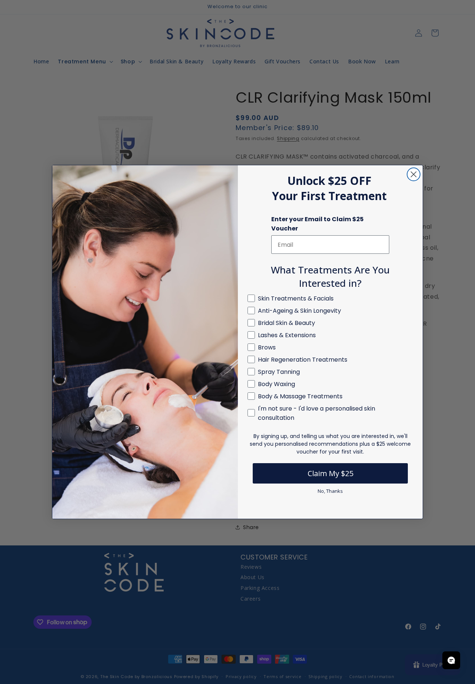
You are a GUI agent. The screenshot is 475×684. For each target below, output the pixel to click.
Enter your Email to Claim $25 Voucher (317, 224)
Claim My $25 (330, 473)
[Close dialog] (413, 174)
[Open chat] (451, 660)
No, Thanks (330, 491)
